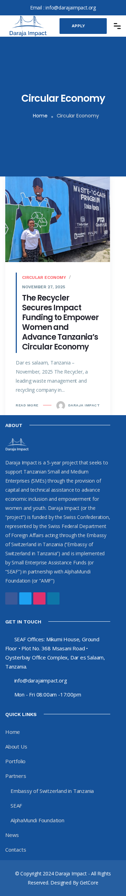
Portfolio (15, 761)
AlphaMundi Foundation (37, 820)
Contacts (15, 849)
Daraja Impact (83, 405)
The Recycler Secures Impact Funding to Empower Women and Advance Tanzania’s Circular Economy (60, 322)
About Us (16, 746)
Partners (15, 775)
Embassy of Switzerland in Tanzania (52, 790)
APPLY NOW (78, 28)
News (12, 834)
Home (40, 115)
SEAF (16, 805)
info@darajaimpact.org (71, 7)
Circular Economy (44, 277)
